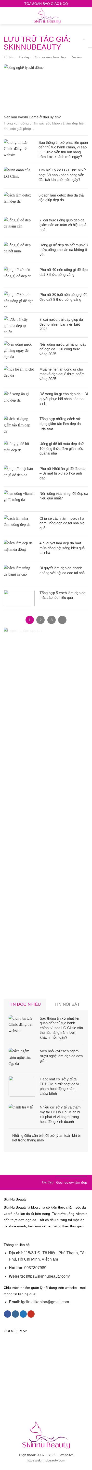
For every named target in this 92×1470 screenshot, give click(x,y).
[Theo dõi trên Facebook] (7, 1314)
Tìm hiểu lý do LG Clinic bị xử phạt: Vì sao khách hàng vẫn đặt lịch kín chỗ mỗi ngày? (62, 175)
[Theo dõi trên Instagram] (15, 1314)
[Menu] (7, 16)
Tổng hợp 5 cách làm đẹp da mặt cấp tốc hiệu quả (62, 595)
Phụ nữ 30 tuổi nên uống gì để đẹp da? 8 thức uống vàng (63, 296)
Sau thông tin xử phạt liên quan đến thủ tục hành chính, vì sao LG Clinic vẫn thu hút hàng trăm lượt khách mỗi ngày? (63, 149)
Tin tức (9, 57)
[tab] (25, 1004)
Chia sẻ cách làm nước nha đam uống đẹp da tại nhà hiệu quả (62, 523)
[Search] (86, 16)
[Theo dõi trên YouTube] (31, 1314)
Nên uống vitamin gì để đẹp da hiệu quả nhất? (63, 495)
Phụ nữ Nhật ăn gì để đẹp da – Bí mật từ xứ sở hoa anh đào (62, 473)
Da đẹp (24, 57)
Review (76, 57)
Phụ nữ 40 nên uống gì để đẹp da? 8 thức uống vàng (63, 272)
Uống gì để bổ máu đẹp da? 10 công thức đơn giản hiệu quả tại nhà (61, 448)
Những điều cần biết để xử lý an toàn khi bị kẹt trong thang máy (46, 1137)
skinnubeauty (32, 47)
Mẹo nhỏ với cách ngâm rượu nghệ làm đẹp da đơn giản (61, 1056)
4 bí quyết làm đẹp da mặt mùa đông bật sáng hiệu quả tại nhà (62, 548)
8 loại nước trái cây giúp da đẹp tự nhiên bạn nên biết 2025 (61, 324)
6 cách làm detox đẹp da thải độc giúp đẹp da (61, 197)
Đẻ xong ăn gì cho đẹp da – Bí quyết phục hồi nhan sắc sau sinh (63, 398)
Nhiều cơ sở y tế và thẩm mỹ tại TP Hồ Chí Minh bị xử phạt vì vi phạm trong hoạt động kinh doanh (60, 1114)
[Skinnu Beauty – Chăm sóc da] (47, 15)
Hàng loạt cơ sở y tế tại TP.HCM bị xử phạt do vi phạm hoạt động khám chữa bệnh (59, 1086)
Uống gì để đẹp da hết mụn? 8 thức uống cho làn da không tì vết (63, 250)
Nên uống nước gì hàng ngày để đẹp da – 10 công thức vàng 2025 (62, 349)
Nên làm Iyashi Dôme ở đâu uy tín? (32, 117)
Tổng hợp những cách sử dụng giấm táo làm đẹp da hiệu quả (60, 423)
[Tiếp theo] (62, 620)
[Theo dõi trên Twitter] (23, 1314)
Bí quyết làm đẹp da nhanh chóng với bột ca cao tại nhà (62, 570)
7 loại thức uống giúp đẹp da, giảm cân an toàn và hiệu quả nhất (62, 225)
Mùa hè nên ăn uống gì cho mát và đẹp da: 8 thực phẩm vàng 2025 (62, 374)
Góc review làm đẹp (50, 57)
